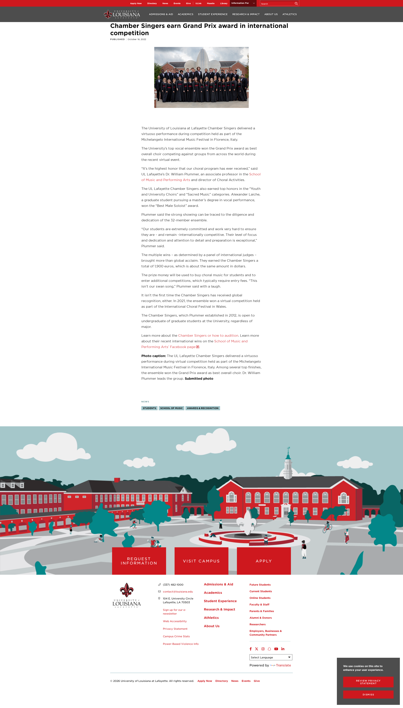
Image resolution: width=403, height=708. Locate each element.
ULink (198, 3)
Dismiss (368, 694)
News (165, 3)
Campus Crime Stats (176, 636)
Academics (185, 14)
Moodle (211, 3)
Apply (264, 561)
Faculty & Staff (259, 604)
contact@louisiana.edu (178, 591)
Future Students (260, 584)
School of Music (171, 408)
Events (177, 3)
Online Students (260, 597)
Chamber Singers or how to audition (208, 335)
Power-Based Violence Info (181, 643)
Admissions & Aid (161, 14)
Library (223, 3)
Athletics (289, 14)
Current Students (261, 591)
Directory (152, 3)
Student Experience (213, 14)
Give (188, 3)
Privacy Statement (175, 628)
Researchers (258, 624)
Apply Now (136, 3)
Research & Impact (246, 14)
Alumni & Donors (261, 617)
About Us (271, 14)
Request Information (139, 561)
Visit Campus (201, 561)
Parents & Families (262, 611)
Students (149, 408)
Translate (283, 665)
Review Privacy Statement (368, 682)
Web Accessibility (175, 621)
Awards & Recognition (203, 408)
